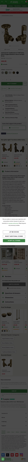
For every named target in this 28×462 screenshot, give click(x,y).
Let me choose (14, 232)
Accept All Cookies (14, 240)
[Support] (3, 459)
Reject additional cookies (14, 236)
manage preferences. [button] (13, 223)
